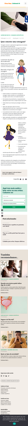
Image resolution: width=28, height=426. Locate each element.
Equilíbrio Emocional (5, 414)
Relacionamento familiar (6, 403)
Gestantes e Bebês (5, 400)
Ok (14, 423)
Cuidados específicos (5, 393)
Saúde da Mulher (4, 389)
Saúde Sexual (3, 392)
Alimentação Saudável (5, 411)
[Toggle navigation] (25, 3)
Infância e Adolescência (6, 401)
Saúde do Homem (4, 390)
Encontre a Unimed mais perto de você (10, 380)
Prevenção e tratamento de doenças (8, 388)
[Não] (26, 420)
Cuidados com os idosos (6, 404)
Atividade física (4, 412)
